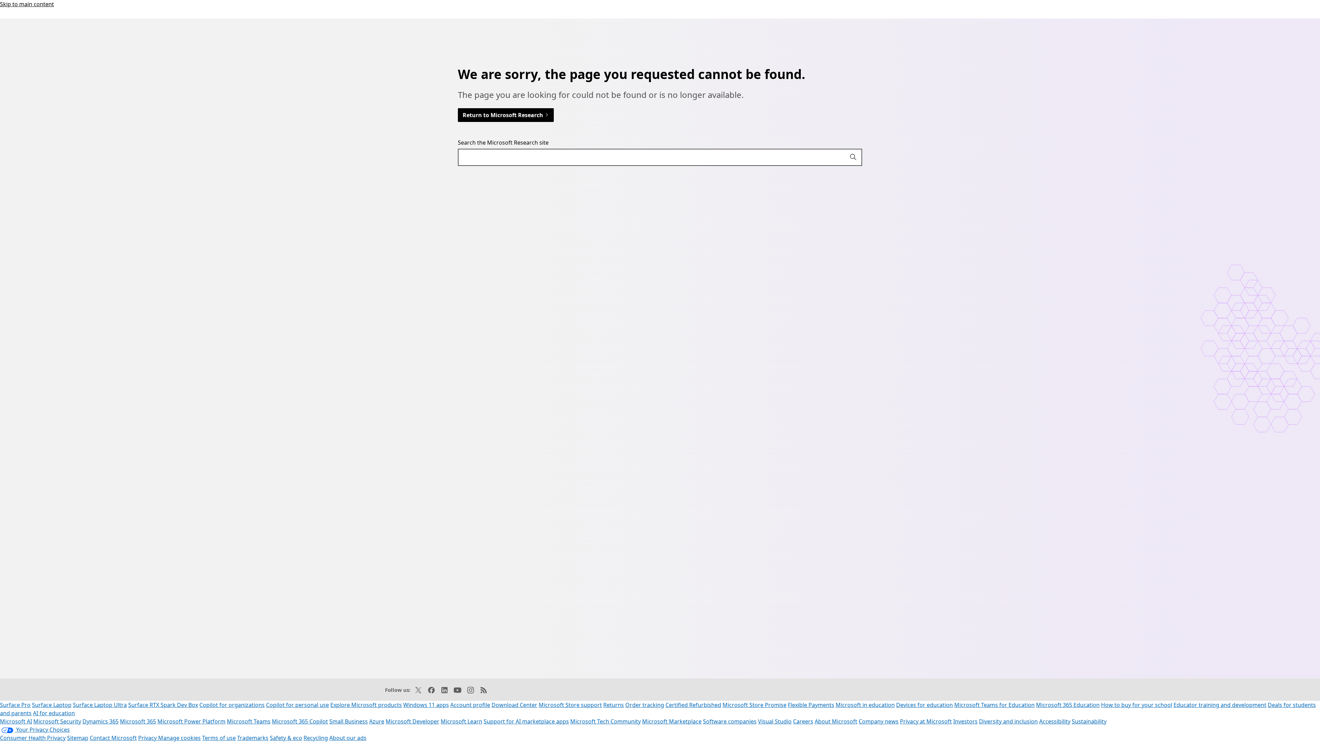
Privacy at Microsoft (926, 721)
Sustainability (1089, 721)
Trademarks (252, 738)
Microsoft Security (57, 721)
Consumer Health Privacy (33, 738)
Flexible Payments (811, 705)
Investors (965, 721)
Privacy (148, 738)
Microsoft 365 (138, 721)
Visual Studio (775, 721)
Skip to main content (27, 4)
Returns (613, 705)
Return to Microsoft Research (503, 115)
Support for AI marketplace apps (526, 721)
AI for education (54, 713)
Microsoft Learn (461, 721)
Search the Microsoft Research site (503, 142)
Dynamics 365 (100, 721)
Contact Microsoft (113, 738)
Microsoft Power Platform (191, 721)
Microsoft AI (16, 721)
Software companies (730, 721)
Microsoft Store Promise (754, 705)
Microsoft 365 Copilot (300, 721)
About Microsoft (836, 721)
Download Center (514, 705)
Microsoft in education (865, 705)
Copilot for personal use (297, 705)
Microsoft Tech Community (605, 721)
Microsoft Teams (249, 721)
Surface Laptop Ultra (100, 705)
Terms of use (219, 738)
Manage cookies (179, 738)
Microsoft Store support (570, 705)
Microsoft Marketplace (672, 721)
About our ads (347, 738)
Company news (879, 721)
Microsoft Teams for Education (994, 705)
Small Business (348, 721)
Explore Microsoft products (366, 705)
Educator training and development (1220, 705)
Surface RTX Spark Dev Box (163, 705)
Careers (803, 721)
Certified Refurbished (693, 705)
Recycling (316, 738)
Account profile (470, 705)
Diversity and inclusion (1008, 721)
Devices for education (924, 705)
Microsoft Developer (412, 721)
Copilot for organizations (232, 705)
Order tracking (644, 705)
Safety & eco (286, 738)
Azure (376, 721)
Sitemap (77, 738)
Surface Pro (15, 705)
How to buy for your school (1136, 705)
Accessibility (1054, 721)
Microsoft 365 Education (1068, 705)
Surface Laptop (52, 705)
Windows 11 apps (426, 705)
